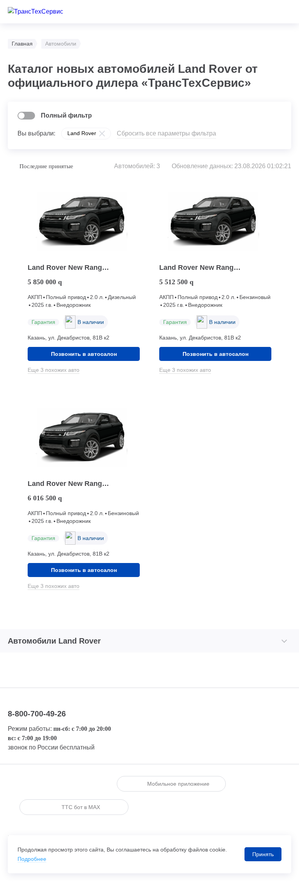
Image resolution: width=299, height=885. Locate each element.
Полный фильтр (66, 115)
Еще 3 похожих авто (53, 370)
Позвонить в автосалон (84, 354)
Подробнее (32, 859)
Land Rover (81, 133)
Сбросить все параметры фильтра (166, 133)
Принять (263, 854)
